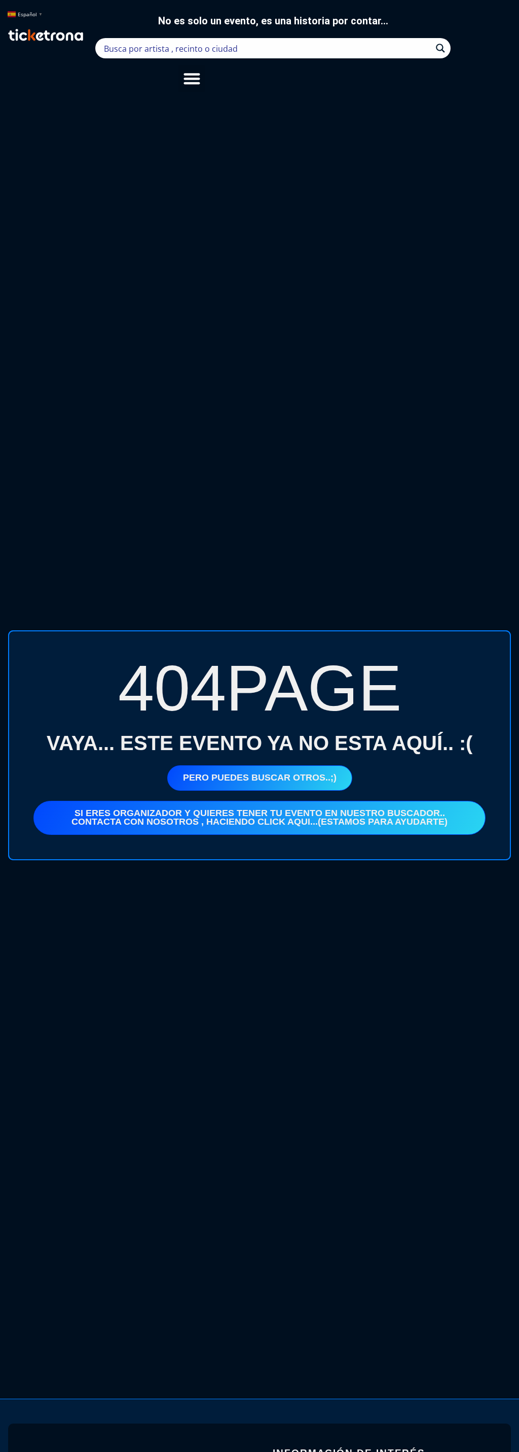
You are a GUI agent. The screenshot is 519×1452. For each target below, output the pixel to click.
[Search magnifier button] (440, 48)
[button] (191, 78)
